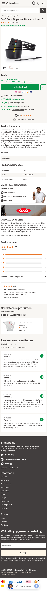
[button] (23, 254)
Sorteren (4, 277)
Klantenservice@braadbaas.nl (15, 196)
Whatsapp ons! (9, 192)
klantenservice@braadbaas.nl (15, 459)
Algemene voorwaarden (9, 572)
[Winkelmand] (43, 3)
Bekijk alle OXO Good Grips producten (15, 236)
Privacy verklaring (25, 572)
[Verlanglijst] (38, 3)
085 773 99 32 (9, 200)
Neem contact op (18, 110)
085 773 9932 (9, 455)
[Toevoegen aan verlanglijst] (43, 87)
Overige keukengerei (11, 16)
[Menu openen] (3, 3)
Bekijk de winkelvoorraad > (13, 96)
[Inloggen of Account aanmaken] (33, 3)
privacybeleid (40, 558)
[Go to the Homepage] (12, 3)
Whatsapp (8, 464)
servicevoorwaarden (12, 560)
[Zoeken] (43, 10)
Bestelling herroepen (8, 574)
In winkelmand (21, 87)
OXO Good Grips (10, 19)
